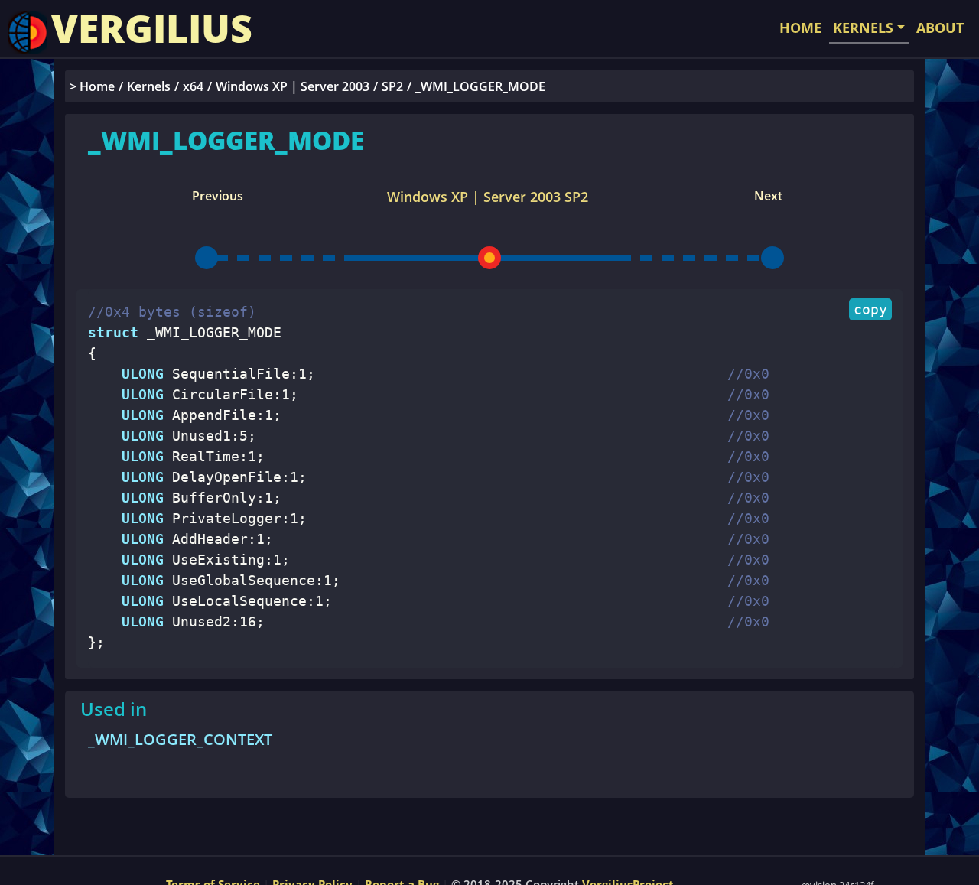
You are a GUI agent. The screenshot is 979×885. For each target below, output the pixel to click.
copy (870, 309)
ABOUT (940, 27)
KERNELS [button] (863, 27)
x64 (193, 86)
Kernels (149, 86)
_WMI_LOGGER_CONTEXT (180, 739)
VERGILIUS (151, 28)
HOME (800, 27)
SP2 (392, 86)
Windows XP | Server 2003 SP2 (487, 196)
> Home (92, 86)
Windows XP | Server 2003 (292, 86)
